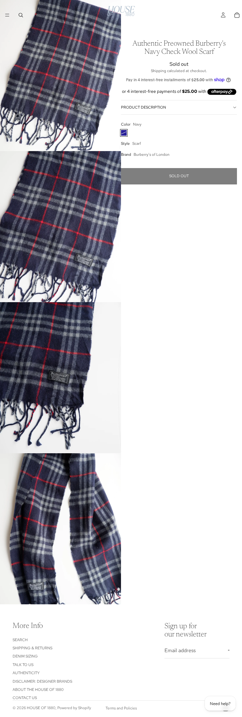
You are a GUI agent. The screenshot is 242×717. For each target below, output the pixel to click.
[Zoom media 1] (60, 75)
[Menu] (7, 15)
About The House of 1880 (38, 689)
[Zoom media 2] (60, 226)
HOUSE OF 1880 (41, 707)
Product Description (143, 107)
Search (20, 639)
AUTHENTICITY (26, 672)
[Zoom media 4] (60, 528)
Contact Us (25, 698)
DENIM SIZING (25, 656)
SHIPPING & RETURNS (32, 648)
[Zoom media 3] (60, 377)
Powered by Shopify (74, 707)
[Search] (21, 15)
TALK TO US (23, 664)
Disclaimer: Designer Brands (42, 681)
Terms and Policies (121, 708)
